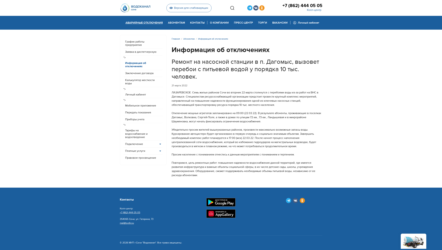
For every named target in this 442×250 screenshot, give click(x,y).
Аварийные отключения (144, 22)
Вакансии (280, 22)
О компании (219, 22)
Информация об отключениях (135, 64)
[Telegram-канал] (249, 8)
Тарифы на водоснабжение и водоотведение (136, 134)
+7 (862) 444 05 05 (302, 6)
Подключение (134, 144)
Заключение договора (139, 73)
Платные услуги (135, 151)
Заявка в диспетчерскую (140, 52)
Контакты (197, 22)
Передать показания (138, 112)
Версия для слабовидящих (191, 8)
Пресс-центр (243, 22)
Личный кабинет (135, 94)
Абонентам (176, 22)
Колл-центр (314, 10)
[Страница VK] (255, 8)
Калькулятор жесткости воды (140, 81)
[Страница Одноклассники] (262, 8)
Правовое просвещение (140, 158)
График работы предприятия (134, 43)
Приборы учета (134, 119)
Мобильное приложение (140, 105)
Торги (262, 22)
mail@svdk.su (127, 223)
